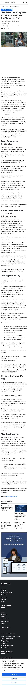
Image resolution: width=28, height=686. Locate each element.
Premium (3, 616)
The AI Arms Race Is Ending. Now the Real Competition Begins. (6, 507)
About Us (3, 590)
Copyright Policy (5, 641)
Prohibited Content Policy (7, 645)
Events (2, 612)
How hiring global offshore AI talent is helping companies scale (20, 516)
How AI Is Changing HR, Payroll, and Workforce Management (20, 525)
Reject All (14, 683)
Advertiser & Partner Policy (8, 634)
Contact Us (4, 595)
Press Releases (5, 619)
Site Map (3, 602)
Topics (7, 6)
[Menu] (2, 2)
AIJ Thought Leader (7, 26)
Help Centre (4, 597)
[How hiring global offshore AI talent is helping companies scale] (21, 508)
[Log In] (23, 2)
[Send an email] (12, 26)
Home (3, 6)
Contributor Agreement (7, 638)
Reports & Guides (5, 621)
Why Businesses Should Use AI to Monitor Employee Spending (6, 525)
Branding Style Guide (6, 592)
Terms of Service (5, 648)
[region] (14, 672)
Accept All (14, 674)
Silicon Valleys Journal (6, 658)
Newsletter (4, 614)
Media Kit (3, 599)
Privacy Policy (4, 643)
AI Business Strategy (15, 6)
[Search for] (26, 2)
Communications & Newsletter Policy (10, 636)
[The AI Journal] (10, 2)
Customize (14, 678)
